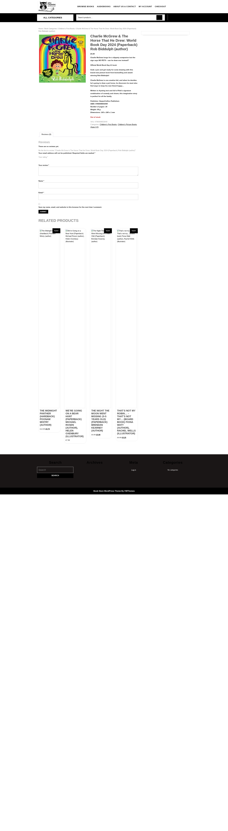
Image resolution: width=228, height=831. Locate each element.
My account (145, 6)
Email (41, 193)
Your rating (43, 157)
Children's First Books (66, 29)
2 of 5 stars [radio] (43, 160)
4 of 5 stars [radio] (49, 160)
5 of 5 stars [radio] (53, 160)
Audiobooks (104, 6)
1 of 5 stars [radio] (39, 160)
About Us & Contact (124, 6)
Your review (43, 165)
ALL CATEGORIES (52, 17)
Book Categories (50, 29)
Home (40, 29)
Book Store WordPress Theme (107, 491)
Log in (133, 470)
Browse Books (85, 6)
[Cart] (179, 19)
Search (159, 17)
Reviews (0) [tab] (46, 134)
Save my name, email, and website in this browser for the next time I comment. (70, 207)
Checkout (160, 6)
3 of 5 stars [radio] (46, 160)
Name (41, 181)
